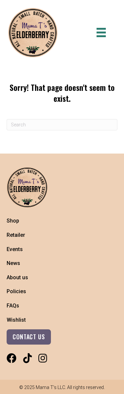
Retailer (16, 235)
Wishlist (16, 320)
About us (17, 277)
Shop (13, 221)
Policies (16, 291)
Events (15, 249)
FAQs (13, 305)
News (13, 263)
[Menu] (101, 32)
